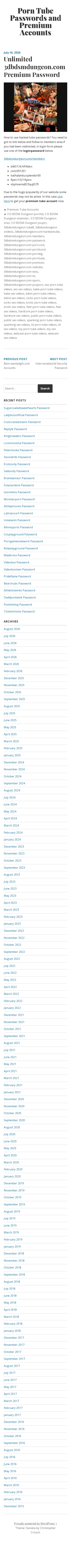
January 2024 (12, 839)
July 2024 (9, 797)
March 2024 (11, 825)
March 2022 (11, 994)
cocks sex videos (14, 302)
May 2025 (10, 727)
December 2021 (14, 1015)
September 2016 (14, 1443)
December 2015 (14, 1506)
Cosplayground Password (20, 534)
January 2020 (12, 1176)
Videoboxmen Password (19, 569)
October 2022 (12, 945)
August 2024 (12, 790)
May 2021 (10, 1064)
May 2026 (10, 650)
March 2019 (11, 1232)
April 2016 (10, 1478)
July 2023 (9, 882)
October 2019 (12, 1197)
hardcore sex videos (16, 316)
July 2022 (9, 966)
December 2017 (14, 1338)
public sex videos (15, 320)
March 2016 (11, 1485)
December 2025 (14, 678)
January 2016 (12, 1499)
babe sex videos (14, 293)
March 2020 (11, 1162)
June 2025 (10, 720)
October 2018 (12, 1267)
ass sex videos (22, 289)
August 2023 (12, 874)
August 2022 (12, 959)
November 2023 (14, 853)
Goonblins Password (17, 492)
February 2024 (13, 832)
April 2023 (10, 903)
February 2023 (13, 917)
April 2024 (10, 818)
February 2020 (13, 1169)
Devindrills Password (17, 457)
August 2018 (12, 1282)
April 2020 (10, 1155)
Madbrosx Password (17, 555)
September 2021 (14, 1036)
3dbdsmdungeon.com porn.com (24, 245)
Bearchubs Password (17, 583)
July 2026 (9, 636)
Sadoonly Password (16, 471)
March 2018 (11, 1317)
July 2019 (9, 1218)
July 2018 (9, 1288)
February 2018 (13, 1324)
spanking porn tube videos (44, 320)
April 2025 (10, 734)
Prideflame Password (17, 576)
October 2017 (12, 1352)
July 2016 (9, 1457)
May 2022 (10, 980)
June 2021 (10, 1057)
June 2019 (10, 1225)
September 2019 (14, 1204)
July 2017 (9, 1373)
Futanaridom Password (19, 485)
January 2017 (12, 1415)
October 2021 (12, 1029)
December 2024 (14, 762)
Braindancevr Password (19, 478)
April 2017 (10, 1394)
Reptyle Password (15, 429)
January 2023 (12, 924)
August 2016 (12, 1450)
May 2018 (10, 1302)
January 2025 (12, 755)
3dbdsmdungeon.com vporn (22, 280)
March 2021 (11, 1078)
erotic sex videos (14, 307)
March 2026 (11, 664)
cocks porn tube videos (41, 298)
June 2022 (10, 973)
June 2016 (10, 1464)
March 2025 (11, 741)
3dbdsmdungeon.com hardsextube (37, 232)
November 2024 (14, 769)
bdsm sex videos (14, 298)
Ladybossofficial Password (21, 415)
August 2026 (12, 629)
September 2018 (14, 1274)
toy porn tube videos (31, 329)
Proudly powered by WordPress (34, 1523)
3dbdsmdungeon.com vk (19, 276)
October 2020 (12, 1113)
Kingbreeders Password (19, 436)
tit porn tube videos (44, 325)
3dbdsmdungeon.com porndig (23, 254)
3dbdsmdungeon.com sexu (21, 271)
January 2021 (12, 1092)
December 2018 (14, 1253)
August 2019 (12, 1211)
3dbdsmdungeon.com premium (24, 262)
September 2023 (14, 868)
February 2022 (13, 1001)
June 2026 (10, 643)
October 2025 (12, 692)
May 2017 (10, 1387)
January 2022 (12, 1008)
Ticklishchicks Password (19, 611)
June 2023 (10, 888)
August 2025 (12, 706)
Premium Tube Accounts (23, 209)
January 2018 (12, 1331)
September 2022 (14, 952)
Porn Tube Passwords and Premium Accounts (35, 21)
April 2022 (10, 987)
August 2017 (12, 1366)
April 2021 (10, 1071)
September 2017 (14, 1359)
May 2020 (10, 1148)
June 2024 (10, 804)
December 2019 (14, 1183)
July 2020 (9, 1134)
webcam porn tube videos (30, 333)
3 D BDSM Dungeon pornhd (25, 214)
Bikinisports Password (18, 527)
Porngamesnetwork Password (23, 541)
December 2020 (14, 1099)
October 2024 (12, 776)
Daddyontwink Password (20, 597)
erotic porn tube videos (41, 302)
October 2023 (12, 860)
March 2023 (11, 910)
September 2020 (14, 1120)
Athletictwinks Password (19, 590)
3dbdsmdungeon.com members (24, 236)
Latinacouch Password (18, 513)
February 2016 (13, 1492)
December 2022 (14, 931)
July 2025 (9, 713)
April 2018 (10, 1310)
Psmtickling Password (18, 604)
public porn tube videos (46, 316)
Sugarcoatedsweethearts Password (26, 408)
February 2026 (13, 671)
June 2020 (10, 1141)
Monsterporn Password (19, 499)
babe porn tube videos (47, 289)
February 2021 (13, 1085)
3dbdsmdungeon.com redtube (23, 267)
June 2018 (10, 1296)
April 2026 (10, 657)
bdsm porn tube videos (40, 293)
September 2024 (14, 783)
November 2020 (14, 1106)
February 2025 (13, 748)
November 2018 (14, 1260)
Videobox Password (16, 562)
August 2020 (12, 1127)
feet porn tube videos (40, 307)
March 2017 (11, 1401)
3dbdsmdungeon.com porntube (24, 258)
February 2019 (13, 1239)
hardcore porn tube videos (35, 311)
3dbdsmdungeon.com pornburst (25, 249)
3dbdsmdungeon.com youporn (23, 285)
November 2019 (14, 1190)
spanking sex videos (17, 325)
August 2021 (12, 1043)
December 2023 (14, 846)
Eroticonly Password (17, 464)
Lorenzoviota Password (19, 443)
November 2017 (14, 1345)
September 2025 (14, 699)
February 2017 (13, 1408)
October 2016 (12, 1436)
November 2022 (14, 938)
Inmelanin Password (17, 520)
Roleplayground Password (21, 548)
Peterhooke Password (18, 450)
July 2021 (9, 1050)
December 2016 (14, 1422)
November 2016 (14, 1429)
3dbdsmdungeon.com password (24, 240)
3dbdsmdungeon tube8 (19, 227)
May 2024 (10, 811)
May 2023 (10, 896)
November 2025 (14, 685)
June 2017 (10, 1380)
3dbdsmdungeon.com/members (24, 159)
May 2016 (10, 1471)
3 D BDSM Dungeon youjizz (29, 223)
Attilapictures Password (19, 506)
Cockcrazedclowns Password (22, 422)
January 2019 (12, 1246)
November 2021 (14, 1022)
